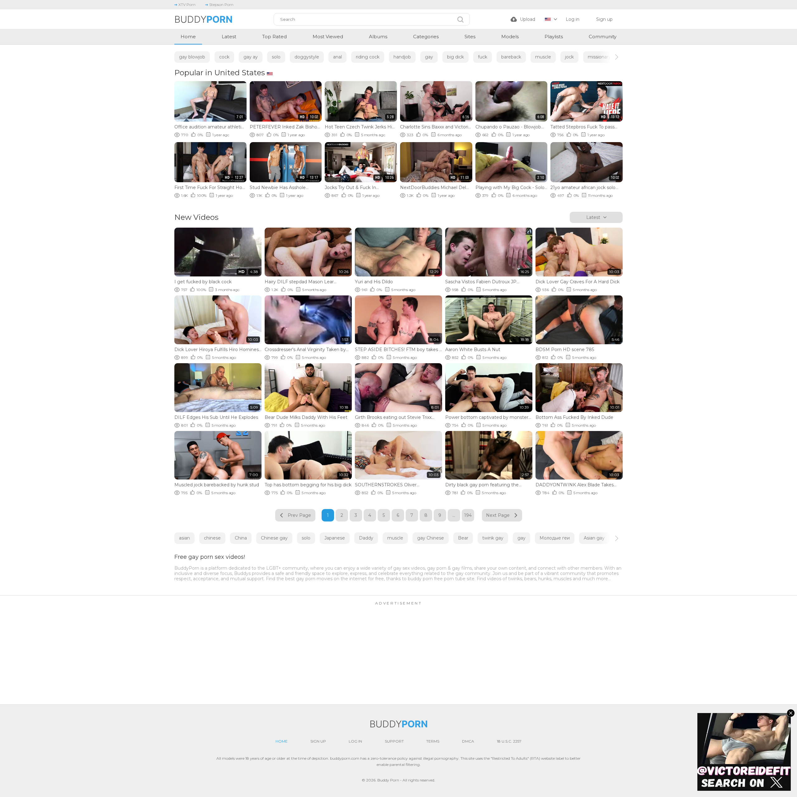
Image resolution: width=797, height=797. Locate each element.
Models (510, 36)
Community (602, 36)
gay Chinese (430, 538)
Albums (378, 36)
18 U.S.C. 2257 (509, 741)
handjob (402, 57)
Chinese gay (274, 538)
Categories (426, 36)
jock (569, 57)
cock (224, 57)
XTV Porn (187, 4)
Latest (229, 36)
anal (337, 57)
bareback (511, 57)
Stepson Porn (221, 4)
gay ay (250, 57)
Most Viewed (328, 36)
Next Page (498, 515)
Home (188, 36)
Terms (432, 741)
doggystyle (307, 57)
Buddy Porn (388, 780)
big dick (455, 57)
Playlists (554, 36)
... (453, 515)
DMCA (468, 741)
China (241, 538)
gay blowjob (192, 57)
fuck (482, 57)
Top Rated (274, 36)
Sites (470, 36)
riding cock (368, 57)
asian (184, 538)
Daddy (366, 538)
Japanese (334, 538)
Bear (463, 538)
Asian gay (594, 538)
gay (429, 57)
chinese (212, 538)
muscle (543, 57)
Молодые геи (555, 538)
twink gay (492, 538)
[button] (611, 57)
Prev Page (299, 515)
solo (276, 57)
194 (468, 515)
